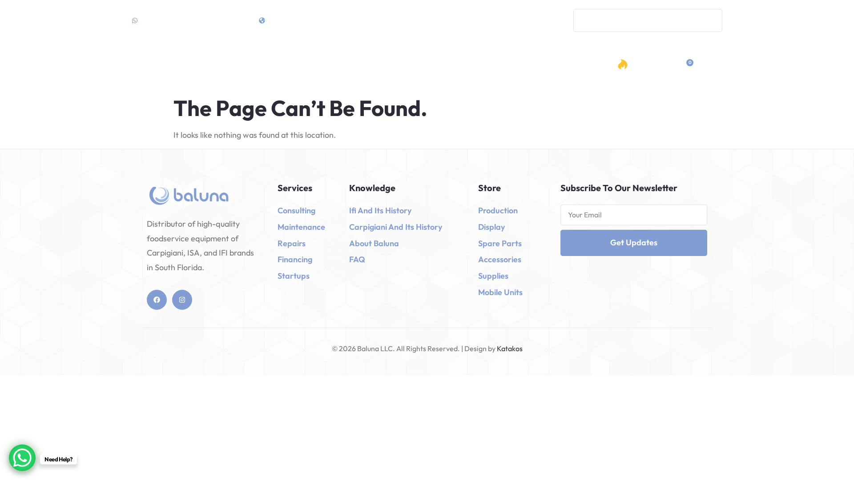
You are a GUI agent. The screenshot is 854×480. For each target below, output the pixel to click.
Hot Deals (649, 67)
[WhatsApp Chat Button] (22, 457)
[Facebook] (157, 300)
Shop (366, 66)
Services (416, 66)
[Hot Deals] (622, 64)
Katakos (509, 348)
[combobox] (647, 20)
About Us (473, 66)
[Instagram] (182, 300)
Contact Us (523, 66)
